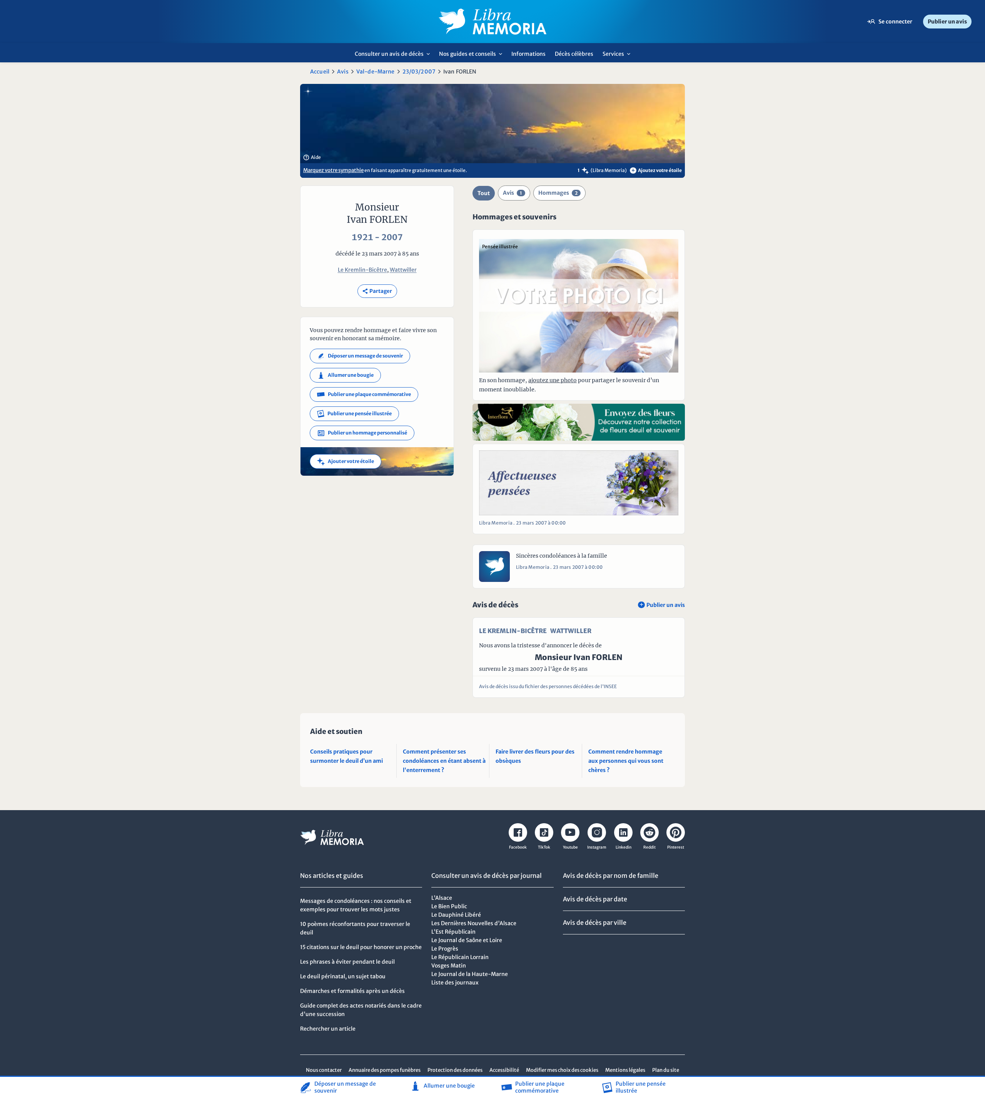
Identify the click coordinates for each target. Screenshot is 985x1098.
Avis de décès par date (595, 899)
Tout (483, 193)
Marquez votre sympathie (333, 170)
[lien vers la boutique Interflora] (578, 422)
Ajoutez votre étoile (656, 170)
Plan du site (665, 1070)
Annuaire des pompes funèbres (385, 1070)
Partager (377, 291)
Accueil (319, 71)
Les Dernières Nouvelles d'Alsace (473, 923)
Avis (343, 71)
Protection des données (454, 1070)
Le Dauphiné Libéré (456, 914)
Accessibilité (504, 1070)
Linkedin (623, 847)
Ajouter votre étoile (345, 461)
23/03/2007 (419, 71)
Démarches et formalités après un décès (352, 991)
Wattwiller (403, 269)
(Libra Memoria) (609, 170)
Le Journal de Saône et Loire (466, 940)
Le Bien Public (449, 906)
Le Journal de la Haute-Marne (469, 974)
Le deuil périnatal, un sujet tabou (343, 976)
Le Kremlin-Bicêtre (362, 269)
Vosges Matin (448, 965)
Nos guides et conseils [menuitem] (473, 56)
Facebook (518, 847)
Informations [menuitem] (528, 53)
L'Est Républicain (453, 931)
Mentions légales (625, 1070)
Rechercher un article (328, 1028)
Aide (312, 157)
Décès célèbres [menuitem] (574, 53)
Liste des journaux (455, 982)
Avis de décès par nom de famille (610, 875)
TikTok (544, 847)
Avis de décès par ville (594, 922)
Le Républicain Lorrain (460, 957)
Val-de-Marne (375, 71)
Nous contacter (324, 1070)
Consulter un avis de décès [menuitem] (394, 56)
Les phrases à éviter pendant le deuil (347, 961)
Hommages (558, 192)
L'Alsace (441, 897)
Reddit (649, 847)
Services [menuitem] (618, 56)
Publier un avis (947, 21)
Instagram (596, 847)
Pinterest (675, 847)
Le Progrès (444, 948)
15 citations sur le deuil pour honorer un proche (361, 947)
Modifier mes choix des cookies (562, 1070)
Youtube (570, 847)
